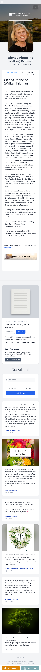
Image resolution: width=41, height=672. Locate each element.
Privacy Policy (15, 663)
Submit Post (20, 393)
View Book (9, 332)
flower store (8, 248)
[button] (20, 452)
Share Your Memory (13, 359)
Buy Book (21, 332)
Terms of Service (26, 663)
